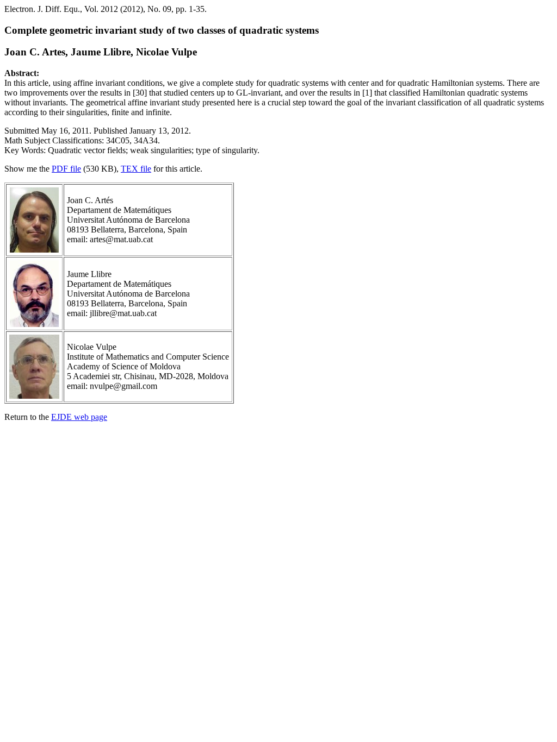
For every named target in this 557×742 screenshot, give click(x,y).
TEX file (136, 168)
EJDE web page (79, 417)
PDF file (66, 168)
